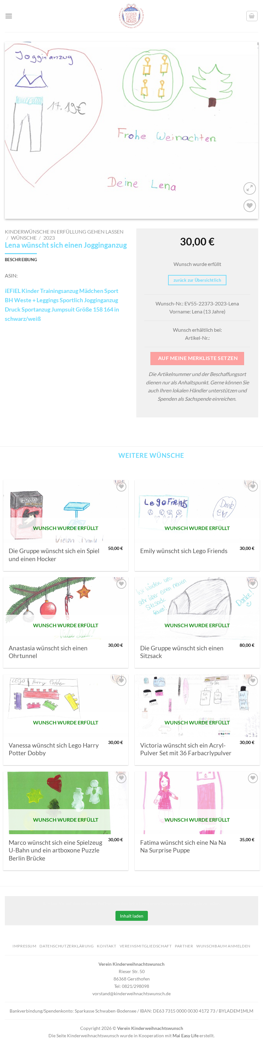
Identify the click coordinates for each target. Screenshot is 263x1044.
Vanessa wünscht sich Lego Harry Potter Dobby (54, 749)
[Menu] (9, 16)
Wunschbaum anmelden (223, 946)
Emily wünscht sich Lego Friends (183, 550)
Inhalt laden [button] (131, 916)
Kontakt (106, 946)
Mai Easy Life (186, 1035)
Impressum (25, 946)
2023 (49, 238)
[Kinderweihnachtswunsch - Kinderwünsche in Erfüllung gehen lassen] (131, 16)
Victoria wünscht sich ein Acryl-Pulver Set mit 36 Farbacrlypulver (186, 749)
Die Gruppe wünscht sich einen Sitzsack (182, 652)
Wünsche (24, 238)
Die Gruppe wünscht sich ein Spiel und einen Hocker (54, 554)
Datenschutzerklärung (66, 946)
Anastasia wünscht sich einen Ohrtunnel (48, 652)
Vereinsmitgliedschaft (146, 946)
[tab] (21, 259)
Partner (184, 946)
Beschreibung (21, 259)
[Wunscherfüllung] (252, 16)
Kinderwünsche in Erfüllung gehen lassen (64, 231)
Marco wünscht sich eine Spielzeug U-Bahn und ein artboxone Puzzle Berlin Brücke (55, 850)
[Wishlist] (249, 206)
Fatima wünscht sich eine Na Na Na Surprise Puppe (183, 846)
